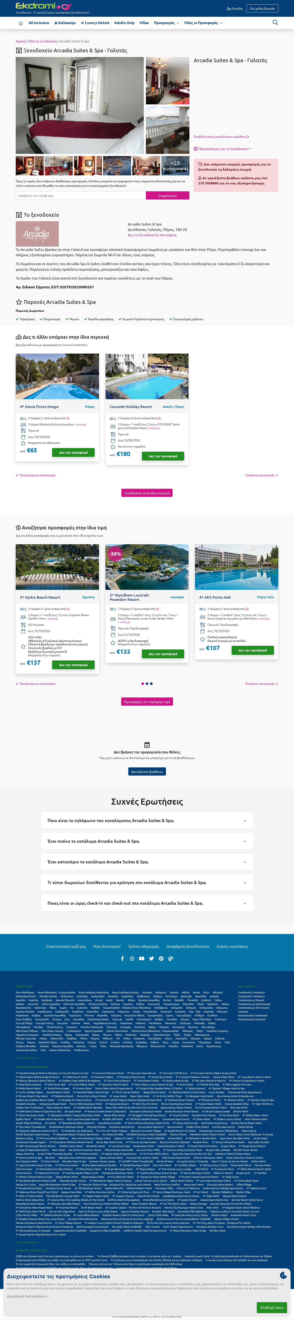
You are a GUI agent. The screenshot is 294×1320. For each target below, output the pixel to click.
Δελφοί (20, 1004)
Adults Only (124, 22)
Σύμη (165, 1042)
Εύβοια (140, 1004)
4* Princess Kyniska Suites (141, 1142)
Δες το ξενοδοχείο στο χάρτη (152, 234)
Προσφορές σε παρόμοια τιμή (147, 701)
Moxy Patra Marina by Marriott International (131, 1107)
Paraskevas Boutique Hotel (117, 1173)
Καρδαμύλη (62, 1011)
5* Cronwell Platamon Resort (193, 1077)
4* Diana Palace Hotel (255, 1115)
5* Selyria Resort (195, 1088)
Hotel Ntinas (245, 1126)
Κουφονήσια (155, 1015)
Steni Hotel (58, 1150)
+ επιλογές (80, 424)
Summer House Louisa (102, 1161)
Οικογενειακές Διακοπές (252, 1019)
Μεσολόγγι (155, 1023)
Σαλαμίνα (139, 1038)
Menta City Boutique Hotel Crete (183, 1207)
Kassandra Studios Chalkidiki (70, 1230)
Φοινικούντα (158, 1046)
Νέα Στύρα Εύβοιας (27, 1031)
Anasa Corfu (243, 1173)
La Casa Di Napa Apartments (32, 1150)
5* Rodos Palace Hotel (208, 1103)
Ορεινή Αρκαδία (93, 1031)
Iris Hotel (50, 1123)
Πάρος (95, 1034)
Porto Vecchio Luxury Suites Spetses (168, 1222)
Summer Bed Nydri (163, 1211)
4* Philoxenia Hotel (209, 1100)
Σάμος (168, 1038)
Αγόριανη (160, 992)
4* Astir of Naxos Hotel (29, 1196)
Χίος (43, 1050)
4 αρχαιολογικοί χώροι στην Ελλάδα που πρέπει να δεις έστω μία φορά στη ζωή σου (64, 1267)
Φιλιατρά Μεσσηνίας (121, 1046)
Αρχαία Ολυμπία (65, 1000)
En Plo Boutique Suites (88, 1188)
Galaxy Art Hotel (123, 1138)
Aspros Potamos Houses (135, 1211)
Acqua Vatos (228, 1146)
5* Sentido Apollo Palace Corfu (80, 1173)
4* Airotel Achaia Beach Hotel (246, 1080)
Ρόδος (126, 1038)
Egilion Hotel (23, 1119)
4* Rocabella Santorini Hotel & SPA (36, 1180)
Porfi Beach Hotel (91, 1207)
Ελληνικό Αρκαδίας (74, 1004)
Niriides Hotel (217, 1230)
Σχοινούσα (189, 1042)
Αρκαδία (20, 1000)
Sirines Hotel (240, 1111)
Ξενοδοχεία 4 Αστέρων (251, 996)
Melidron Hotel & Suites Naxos (233, 1153)
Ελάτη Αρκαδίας (51, 1004)
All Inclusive (38, 22)
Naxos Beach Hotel (67, 1176)
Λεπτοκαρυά (144, 1019)
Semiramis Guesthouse (214, 1123)
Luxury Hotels (96, 22)
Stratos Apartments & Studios (99, 1165)
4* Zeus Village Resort (68, 1222)
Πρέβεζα (72, 1038)
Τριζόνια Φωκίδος (26, 1046)
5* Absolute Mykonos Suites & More (37, 1130)
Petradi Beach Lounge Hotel (62, 1196)
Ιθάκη (53, 1007)
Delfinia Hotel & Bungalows (124, 1199)
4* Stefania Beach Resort (180, 1100)
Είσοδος (237, 8)
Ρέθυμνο (108, 1038)
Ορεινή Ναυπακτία (117, 1031)
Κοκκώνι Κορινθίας (55, 1015)
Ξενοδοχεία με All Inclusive (253, 1007)
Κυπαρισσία (42, 1019)
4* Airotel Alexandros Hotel (228, 1142)
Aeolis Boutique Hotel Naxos (181, 1111)
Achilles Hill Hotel (112, 1119)
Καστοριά (166, 1011)
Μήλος (212, 1023)
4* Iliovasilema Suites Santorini (77, 1123)
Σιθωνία (219, 1038)
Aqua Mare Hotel (194, 1184)
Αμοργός (113, 996)
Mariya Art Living (26, 1184)
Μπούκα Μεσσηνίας (91, 1027)
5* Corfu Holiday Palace (29, 1092)
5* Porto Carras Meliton (126, 1092)
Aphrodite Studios (258, 1142)
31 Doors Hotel (50, 1161)
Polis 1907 (213, 1207)
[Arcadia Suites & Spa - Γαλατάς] (80, 105)
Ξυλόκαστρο (74, 1031)
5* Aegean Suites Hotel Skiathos (241, 1207)
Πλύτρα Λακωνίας (26, 1038)
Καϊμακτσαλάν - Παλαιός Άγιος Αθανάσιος (127, 1007)
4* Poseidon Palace (102, 1077)
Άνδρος (157, 996)
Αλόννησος (66, 996)
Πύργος (95, 1038)
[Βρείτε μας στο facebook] (122, 958)
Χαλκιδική (187, 1046)
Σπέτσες (127, 1042)
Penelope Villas (164, 1188)
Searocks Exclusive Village (146, 1130)
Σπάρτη (115, 1042)
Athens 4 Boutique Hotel (208, 1157)
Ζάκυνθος (188, 1004)
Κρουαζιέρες (184, 1015)
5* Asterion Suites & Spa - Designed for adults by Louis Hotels (115, 1184)
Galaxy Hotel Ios (25, 1153)
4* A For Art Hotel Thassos (111, 1130)
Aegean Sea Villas (71, 1192)
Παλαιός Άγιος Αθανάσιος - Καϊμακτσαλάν (155, 1031)
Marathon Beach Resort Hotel (207, 1134)
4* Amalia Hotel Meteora (48, 1119)
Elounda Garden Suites (73, 1180)
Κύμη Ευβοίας (24, 1019)
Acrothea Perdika (113, 1134)
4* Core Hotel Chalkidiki (150, 1138)
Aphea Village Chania (226, 1219)
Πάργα (68, 1034)
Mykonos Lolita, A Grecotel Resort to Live (234, 1211)
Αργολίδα (200, 996)
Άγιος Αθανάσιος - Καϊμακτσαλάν (56, 992)
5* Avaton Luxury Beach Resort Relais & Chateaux (114, 1222)
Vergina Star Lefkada (218, 1150)
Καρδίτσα (77, 1011)
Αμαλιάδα (82, 996)
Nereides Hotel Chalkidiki (127, 1226)
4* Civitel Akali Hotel (246, 1180)
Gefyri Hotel (258, 1161)
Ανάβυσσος (143, 996)
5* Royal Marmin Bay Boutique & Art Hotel (41, 1234)
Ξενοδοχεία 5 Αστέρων (251, 992)
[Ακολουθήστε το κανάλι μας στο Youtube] (142, 958)
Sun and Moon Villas (148, 1150)
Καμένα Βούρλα (25, 1011)
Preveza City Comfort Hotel (142, 1157)
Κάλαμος (191, 1007)
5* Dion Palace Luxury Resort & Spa (152, 1084)
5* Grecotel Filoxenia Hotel (108, 1073)
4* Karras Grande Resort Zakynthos (105, 1111)
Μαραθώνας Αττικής (105, 1023)
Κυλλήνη (212, 1015)
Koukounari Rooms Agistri (31, 1142)
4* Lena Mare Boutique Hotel (213, 1180)
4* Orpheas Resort (67, 1207)
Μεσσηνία (170, 1023)
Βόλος (131, 1000)
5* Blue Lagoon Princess (237, 1084)
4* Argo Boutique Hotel (119, 1169)
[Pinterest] (161, 958)
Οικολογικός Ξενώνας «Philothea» (218, 1130)
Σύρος (175, 1042)
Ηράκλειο (212, 1004)
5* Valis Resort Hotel (75, 1077)
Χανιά (199, 1046)
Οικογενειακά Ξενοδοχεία (253, 1015)
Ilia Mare (50, 1157)
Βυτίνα (167, 1000)
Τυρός (92, 1046)
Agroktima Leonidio (109, 1123)
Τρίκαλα (44, 1046)
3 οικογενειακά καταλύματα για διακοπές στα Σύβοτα (146, 1267)
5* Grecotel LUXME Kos (173, 1073)
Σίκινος (20, 1042)
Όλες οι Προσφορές (201, 22)
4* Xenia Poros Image (56, 1088)
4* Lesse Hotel (118, 1096)
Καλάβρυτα (160, 1007)
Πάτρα (118, 1034)
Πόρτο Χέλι (56, 1038)
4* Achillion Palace (185, 1165)
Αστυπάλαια (85, 1000)
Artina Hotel (175, 1138)
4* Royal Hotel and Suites (202, 1146)
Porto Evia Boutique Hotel (176, 1103)
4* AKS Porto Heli (55, 1084)
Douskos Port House (204, 1115)
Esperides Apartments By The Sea (192, 1153)
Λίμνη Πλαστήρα (201, 1019)
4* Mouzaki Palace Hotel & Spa (91, 1092)
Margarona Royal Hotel (52, 1103)
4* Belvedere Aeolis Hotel (201, 1138)
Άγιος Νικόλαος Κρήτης (125, 992)
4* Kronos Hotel (82, 1088)
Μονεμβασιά (23, 1027)
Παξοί (199, 1031)
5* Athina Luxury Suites (213, 1165)
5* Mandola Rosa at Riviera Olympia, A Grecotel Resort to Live (52, 1073)
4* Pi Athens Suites (87, 1153)
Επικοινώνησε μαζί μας (66, 946)
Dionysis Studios (96, 1126)
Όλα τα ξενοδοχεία (27, 1242)
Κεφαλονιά (22, 1015)
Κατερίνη (180, 1011)
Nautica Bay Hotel (223, 1077)
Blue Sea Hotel (239, 1107)
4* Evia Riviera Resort (28, 1084)
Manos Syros (249, 1130)
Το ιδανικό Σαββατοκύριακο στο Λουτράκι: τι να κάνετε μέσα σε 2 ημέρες (139, 1256)
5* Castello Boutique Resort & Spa (157, 1173)
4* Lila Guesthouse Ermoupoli (33, 1230)
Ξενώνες (243, 1011)
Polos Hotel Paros (241, 1165)
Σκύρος (92, 1042)
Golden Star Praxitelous (29, 1107)
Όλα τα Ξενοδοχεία (43, 41)
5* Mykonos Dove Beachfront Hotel (37, 1192)
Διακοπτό (33, 1004)
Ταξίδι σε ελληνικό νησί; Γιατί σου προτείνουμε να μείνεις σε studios (55, 1256)
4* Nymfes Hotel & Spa (260, 1100)
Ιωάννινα (82, 1007)
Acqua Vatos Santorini (151, 1126)
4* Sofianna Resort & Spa (55, 1215)
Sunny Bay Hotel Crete (109, 1142)
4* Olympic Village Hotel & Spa (226, 1088)
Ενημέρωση (167, 195)
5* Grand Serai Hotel (160, 1077)
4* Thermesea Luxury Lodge (175, 1169)
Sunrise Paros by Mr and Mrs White (231, 1203)
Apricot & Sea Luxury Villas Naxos (98, 1211)
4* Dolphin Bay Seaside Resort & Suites (159, 1088)
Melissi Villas (243, 1192)
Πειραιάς (145, 1034)
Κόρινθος (102, 1015)
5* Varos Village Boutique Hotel (171, 1192)
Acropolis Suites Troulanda (192, 1161)
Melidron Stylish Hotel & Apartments (145, 1230)
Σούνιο (103, 1042)
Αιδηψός (218, 992)
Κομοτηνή (75, 1015)
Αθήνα (185, 992)
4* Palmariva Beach (62, 1096)
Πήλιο (177, 1034)
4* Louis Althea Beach (86, 1215)
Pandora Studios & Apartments (34, 1222)
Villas (144, 22)
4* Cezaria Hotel (179, 1115)
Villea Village (244, 1184)
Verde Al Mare (165, 1161)
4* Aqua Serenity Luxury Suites (190, 1215)
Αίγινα (196, 992)
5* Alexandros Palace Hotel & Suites (111, 1180)
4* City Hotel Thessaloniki (31, 1126)
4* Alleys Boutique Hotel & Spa (188, 1230)
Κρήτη (169, 1015)
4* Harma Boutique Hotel (195, 1173)
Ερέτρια (115, 1004)
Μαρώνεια (126, 1023)
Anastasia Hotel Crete (243, 1215)
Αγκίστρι (147, 992)
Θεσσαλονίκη (23, 1007)
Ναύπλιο (193, 1027)
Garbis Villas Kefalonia (29, 1123)
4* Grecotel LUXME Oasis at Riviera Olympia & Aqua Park (128, 1100)
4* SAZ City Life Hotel (145, 1103)
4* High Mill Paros (262, 1103)
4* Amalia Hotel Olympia (88, 1107)
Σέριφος (195, 1038)
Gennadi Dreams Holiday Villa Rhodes (249, 1226)
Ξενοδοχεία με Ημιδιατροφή (254, 1004)
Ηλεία (200, 1004)
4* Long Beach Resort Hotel (254, 1077)
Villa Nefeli (201, 1169)
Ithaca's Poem (178, 1134)
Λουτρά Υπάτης (45, 1023)
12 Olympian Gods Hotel (199, 1096)
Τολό (227, 1042)
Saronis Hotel (175, 1126)
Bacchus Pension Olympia (175, 1142)
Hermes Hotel (263, 1165)
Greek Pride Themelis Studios (55, 1153)
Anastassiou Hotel (143, 1146)
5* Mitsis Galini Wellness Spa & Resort (38, 1077)
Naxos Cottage (198, 1203)
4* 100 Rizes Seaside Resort (142, 1119)
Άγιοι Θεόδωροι (25, 992)
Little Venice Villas (26, 1215)
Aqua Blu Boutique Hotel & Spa (57, 1184)
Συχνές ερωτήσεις (232, 946)
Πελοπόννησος (161, 1034)
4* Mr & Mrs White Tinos (167, 1096)
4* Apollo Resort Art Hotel (180, 1130)
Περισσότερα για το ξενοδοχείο (223, 148)
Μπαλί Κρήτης (55, 1027)
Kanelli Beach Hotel (58, 1092)
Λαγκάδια (78, 1019)
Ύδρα (103, 1046)
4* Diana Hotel (201, 1119)
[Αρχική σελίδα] (21, 23)
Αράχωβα (186, 996)
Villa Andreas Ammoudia (119, 1150)
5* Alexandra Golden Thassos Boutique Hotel (74, 1115)
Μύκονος (112, 1027)
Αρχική (21, 41)
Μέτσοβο (199, 1023)
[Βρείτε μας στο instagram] (132, 958)
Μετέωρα (185, 1023)
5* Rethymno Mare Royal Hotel (34, 1207)
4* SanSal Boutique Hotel (134, 1165)
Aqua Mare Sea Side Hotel (235, 1138)
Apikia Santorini (114, 1188)
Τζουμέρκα (204, 1042)
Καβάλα (95, 1007)
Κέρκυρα (222, 1011)
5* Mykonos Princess (47, 1173)
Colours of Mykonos (188, 1188)
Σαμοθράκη (154, 1038)
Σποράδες (141, 1042)
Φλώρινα (142, 1046)
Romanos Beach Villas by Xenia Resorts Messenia (44, 1226)
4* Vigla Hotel (211, 1196)
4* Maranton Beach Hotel (113, 1084)
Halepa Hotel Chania (234, 1196)
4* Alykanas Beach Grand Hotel (187, 1092)
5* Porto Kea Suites (66, 1165)
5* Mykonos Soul (256, 1188)
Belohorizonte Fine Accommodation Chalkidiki (184, 1219)
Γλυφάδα (192, 1000)
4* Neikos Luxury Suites (227, 1119)
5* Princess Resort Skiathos (52, 1138)
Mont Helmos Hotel (256, 1119)
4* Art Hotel (200, 1192)
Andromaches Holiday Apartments (223, 1188)
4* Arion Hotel (184, 1084)
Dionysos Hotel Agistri (220, 1184)
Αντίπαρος (171, 996)
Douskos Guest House (58, 1188)
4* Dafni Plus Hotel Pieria (30, 1211)
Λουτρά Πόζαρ (24, 1023)
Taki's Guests (152, 1226)
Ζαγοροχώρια (171, 1004)
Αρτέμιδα (47, 1000)
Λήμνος (184, 1019)
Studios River (201, 1142)
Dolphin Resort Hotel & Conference (124, 1215)
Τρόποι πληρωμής (143, 946)
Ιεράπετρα (40, 1007)
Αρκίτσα (33, 1000)
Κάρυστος (123, 1011)
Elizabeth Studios (26, 1103)
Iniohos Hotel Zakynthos (30, 1199)
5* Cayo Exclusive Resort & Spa (34, 1165)
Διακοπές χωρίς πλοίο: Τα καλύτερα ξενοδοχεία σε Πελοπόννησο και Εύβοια (229, 1256)
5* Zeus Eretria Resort (117, 1080)
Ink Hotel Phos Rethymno (83, 1219)
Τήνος (217, 1042)
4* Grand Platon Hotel (82, 1084)
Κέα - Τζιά (194, 1011)
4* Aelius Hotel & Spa (185, 1123)
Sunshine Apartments (122, 1126)
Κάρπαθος (93, 1011)
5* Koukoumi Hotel (222, 1169)
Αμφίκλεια (127, 996)
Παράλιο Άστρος (51, 1034)
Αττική (98, 1000)
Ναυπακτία (178, 1027)
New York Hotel (162, 1165)
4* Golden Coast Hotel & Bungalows (80, 1080)
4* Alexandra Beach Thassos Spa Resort (76, 1134)
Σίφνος (31, 1042)
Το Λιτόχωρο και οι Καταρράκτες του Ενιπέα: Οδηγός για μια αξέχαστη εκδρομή (156, 1260)
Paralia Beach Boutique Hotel (66, 1126)
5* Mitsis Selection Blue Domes (54, 1169)
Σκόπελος (78, 1042)
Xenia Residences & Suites (158, 1199)
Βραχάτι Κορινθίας (149, 1000)
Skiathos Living (24, 1138)
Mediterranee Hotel (71, 1146)
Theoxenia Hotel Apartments (245, 1092)
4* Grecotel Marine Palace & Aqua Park (213, 1073)
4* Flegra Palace (145, 1169)
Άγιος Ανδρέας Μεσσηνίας (94, 992)
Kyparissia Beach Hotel (171, 1146)
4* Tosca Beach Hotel (146, 1080)
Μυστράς (125, 1027)
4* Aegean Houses (123, 1196)
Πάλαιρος (187, 1031)
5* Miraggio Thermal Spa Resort (147, 1115)
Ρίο (118, 1038)
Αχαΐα (109, 1000)
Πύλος (83, 1038)
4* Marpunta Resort (117, 1103)
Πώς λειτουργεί (107, 946)
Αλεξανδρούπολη (26, 996)
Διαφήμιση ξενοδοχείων (188, 946)
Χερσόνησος (213, 1046)
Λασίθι (129, 1019)
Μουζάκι (38, 1027)
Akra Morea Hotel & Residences (235, 1096)
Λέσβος (159, 1019)
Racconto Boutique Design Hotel (91, 1138)
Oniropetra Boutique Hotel (145, 1111)
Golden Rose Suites (197, 1126)
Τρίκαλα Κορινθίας (62, 1046)
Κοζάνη (36, 1015)
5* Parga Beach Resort (252, 1146)
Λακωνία (117, 1019)
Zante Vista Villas (158, 1215)
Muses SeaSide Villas (237, 1103)
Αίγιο (206, 992)
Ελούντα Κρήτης (98, 1004)
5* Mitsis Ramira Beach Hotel (254, 1169)
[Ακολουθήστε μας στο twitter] (151, 958)
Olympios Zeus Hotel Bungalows (77, 1157)
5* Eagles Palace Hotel (96, 1196)
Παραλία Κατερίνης (217, 1031)
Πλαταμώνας (202, 1034)
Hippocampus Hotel (92, 1176)
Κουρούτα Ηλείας (134, 1015)
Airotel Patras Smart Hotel (246, 1123)
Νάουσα (164, 1027)
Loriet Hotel (260, 1138)
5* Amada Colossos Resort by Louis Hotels (40, 1219)
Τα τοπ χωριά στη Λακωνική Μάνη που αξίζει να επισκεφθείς (50, 1264)
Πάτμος (107, 1034)
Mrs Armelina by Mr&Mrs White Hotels (106, 1203)
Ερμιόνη (128, 1004)
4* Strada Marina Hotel (29, 1188)
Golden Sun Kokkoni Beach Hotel (35, 1100)
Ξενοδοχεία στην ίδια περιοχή (147, 493)
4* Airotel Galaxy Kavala (216, 1111)
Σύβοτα (154, 1042)
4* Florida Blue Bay (208, 1084)
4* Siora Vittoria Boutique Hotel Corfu (147, 1123)
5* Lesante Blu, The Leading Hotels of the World (75, 1199)
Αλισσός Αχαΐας (48, 996)
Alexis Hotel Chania (181, 1180)
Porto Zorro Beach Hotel (91, 1096)
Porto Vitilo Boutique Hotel (86, 1103)
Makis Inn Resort (223, 1173)
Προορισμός (165, 22)
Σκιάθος (65, 1042)
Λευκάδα (172, 1019)
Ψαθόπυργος (81, 1050)
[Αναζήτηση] (275, 22)
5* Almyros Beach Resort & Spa (34, 1176)
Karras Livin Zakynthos (62, 1211)
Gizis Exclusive (24, 1169)
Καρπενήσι (108, 1011)
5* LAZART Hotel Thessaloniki (135, 1161)
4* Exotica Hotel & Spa (175, 1080)
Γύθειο (218, 1000)
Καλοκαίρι (66, 22)
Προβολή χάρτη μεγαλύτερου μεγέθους (220, 136)
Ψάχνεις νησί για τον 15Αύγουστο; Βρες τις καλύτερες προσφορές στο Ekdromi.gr (136, 1264)
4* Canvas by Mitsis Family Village (156, 1176)
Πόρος (43, 1038)
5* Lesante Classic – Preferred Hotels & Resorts (133, 1207)
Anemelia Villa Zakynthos (192, 1211)
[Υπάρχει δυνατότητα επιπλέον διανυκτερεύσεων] (68, 418)
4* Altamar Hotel (234, 1100)
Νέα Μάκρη (208, 1027)
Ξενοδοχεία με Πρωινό (251, 1000)
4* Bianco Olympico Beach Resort (35, 1080)
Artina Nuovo (23, 1173)
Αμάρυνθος (97, 996)
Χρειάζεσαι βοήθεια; (147, 771)
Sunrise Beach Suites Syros (247, 1199)
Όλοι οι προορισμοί (27, 1057)
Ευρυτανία (154, 1004)
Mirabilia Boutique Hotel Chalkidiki (147, 1134)
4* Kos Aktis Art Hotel (120, 1176)
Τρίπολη (81, 1046)
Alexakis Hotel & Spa (74, 1161)
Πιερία (187, 1034)
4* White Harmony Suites (100, 1192)
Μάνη (87, 1023)
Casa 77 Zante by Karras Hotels (230, 1161)
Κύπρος (56, 1019)
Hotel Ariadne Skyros (144, 1203)
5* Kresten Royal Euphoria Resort (199, 1176)
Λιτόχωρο (220, 1019)
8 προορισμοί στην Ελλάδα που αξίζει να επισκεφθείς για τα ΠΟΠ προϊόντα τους (61, 1260)
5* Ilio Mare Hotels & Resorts (209, 1080)
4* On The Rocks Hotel (173, 1203)
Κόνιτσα (89, 1015)
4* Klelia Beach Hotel (28, 1088)
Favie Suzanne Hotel (58, 1107)
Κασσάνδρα (150, 1011)
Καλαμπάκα (206, 1007)
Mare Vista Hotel (140, 1096)
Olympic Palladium (222, 1192)
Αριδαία (214, 996)
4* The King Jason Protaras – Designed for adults (222, 1222)
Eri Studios (260, 1173)
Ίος (72, 1007)
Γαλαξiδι (179, 1000)
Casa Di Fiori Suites (148, 1196)
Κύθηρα (199, 1015)
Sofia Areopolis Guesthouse (92, 1226)
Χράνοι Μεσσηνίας (59, 1050)
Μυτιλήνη (139, 1027)
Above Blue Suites (114, 1115)
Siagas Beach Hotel (154, 1092)
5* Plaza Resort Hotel (88, 1169)
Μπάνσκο (71, 1027)
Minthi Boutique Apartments (33, 1134)
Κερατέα (209, 1011)
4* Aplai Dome (230, 1176)
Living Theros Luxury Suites (151, 1180)
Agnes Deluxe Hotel (111, 1157)
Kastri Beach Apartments (178, 1226)
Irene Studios (216, 1092)
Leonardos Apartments (175, 1119)
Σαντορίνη (181, 1038)
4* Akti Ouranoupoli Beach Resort (36, 1146)
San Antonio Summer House (85, 1150)
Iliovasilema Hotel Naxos (30, 1203)
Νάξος (152, 1027)
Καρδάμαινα (45, 1011)
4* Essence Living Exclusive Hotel (182, 1150)
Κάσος (136, 1011)
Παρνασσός (82, 1034)
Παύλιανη (130, 1034)
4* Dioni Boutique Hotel (30, 1115)
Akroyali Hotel (73, 1111)
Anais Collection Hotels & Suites (244, 1157)
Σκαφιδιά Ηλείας (48, 1042)
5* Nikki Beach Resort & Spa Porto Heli (38, 1111)
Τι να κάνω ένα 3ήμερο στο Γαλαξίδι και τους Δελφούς (237, 1260)
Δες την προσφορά (73, 452)
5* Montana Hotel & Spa (131, 1077)
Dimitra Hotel (219, 1215)
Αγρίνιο (174, 992)
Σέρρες (208, 1038)
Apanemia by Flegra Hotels (176, 1107)
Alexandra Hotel (95, 1146)
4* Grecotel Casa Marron (141, 1073)
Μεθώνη (140, 1023)
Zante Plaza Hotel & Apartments (114, 1088)
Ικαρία (63, 1007)
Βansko (120, 1000)
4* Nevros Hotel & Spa (29, 1157)
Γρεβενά (206, 1000)
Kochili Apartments (223, 1126)
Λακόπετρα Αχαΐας (98, 1019)
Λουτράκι (62, 1023)
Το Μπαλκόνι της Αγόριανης (77, 1130)
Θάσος (225, 1004)
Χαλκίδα (173, 1046)
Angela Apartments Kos (214, 1199)
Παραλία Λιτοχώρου (27, 1034)
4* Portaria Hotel (229, 1115)
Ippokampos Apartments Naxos (181, 1196)
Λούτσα (75, 1023)
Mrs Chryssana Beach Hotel (211, 1107)
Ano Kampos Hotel (26, 1161)
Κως (67, 1019)
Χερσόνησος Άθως (26, 1050)
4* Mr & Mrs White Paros (154, 1153)
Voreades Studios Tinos (209, 1226)
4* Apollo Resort (187, 1199)
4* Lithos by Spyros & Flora (133, 1192)
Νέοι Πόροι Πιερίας (52, 1031)
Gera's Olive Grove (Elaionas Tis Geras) (250, 1134)
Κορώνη (116, 1015)
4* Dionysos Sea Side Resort (63, 1203)
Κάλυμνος (222, 1007)
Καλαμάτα (177, 1007)
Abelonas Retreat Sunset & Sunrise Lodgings (127, 1219)
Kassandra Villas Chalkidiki (105, 1230)
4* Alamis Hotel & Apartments (118, 1153)
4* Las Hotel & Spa (119, 1146)
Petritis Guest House (245, 1150)
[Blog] (171, 958)
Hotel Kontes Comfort (167, 1184)
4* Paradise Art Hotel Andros (75, 1100)
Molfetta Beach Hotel (139, 1188)
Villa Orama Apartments (176, 1157)
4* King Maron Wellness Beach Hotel (71, 1142)
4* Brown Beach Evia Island (32, 1096)
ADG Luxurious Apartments (83, 1119)
